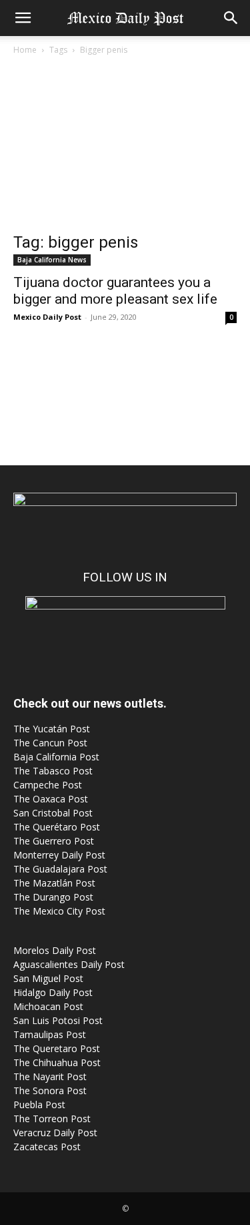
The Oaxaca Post (50, 798)
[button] (22, 18)
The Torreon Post (52, 1118)
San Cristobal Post (53, 812)
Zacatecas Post (47, 1146)
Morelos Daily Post (54, 950)
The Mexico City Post (59, 911)
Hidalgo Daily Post (53, 992)
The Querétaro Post (56, 826)
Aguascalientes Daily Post (69, 964)
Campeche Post (47, 784)
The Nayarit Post (50, 1076)
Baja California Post (56, 756)
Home (25, 49)
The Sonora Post (50, 1090)
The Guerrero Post (53, 840)
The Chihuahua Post (57, 1062)
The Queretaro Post (56, 1048)
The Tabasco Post (53, 770)
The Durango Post (53, 897)
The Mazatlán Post (54, 883)
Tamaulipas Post (49, 1034)
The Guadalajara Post (60, 869)
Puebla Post (39, 1104)
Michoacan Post (48, 1006)
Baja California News (52, 259)
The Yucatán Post (51, 728)
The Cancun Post (50, 742)
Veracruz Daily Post (55, 1132)
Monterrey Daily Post (59, 854)
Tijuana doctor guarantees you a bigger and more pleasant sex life (115, 290)
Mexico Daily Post (47, 317)
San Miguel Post (48, 978)
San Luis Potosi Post (58, 1020)
